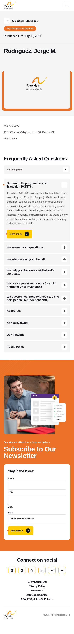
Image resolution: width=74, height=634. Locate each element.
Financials (37, 590)
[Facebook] (12, 570)
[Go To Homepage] (10, 615)
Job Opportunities (37, 594)
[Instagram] (22, 570)
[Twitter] (32, 570)
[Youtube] (52, 570)
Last (10, 506)
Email (10, 512)
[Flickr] (62, 570)
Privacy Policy (37, 586)
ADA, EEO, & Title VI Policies (37, 599)
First (10, 491)
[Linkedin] (42, 570)
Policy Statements (37, 581)
